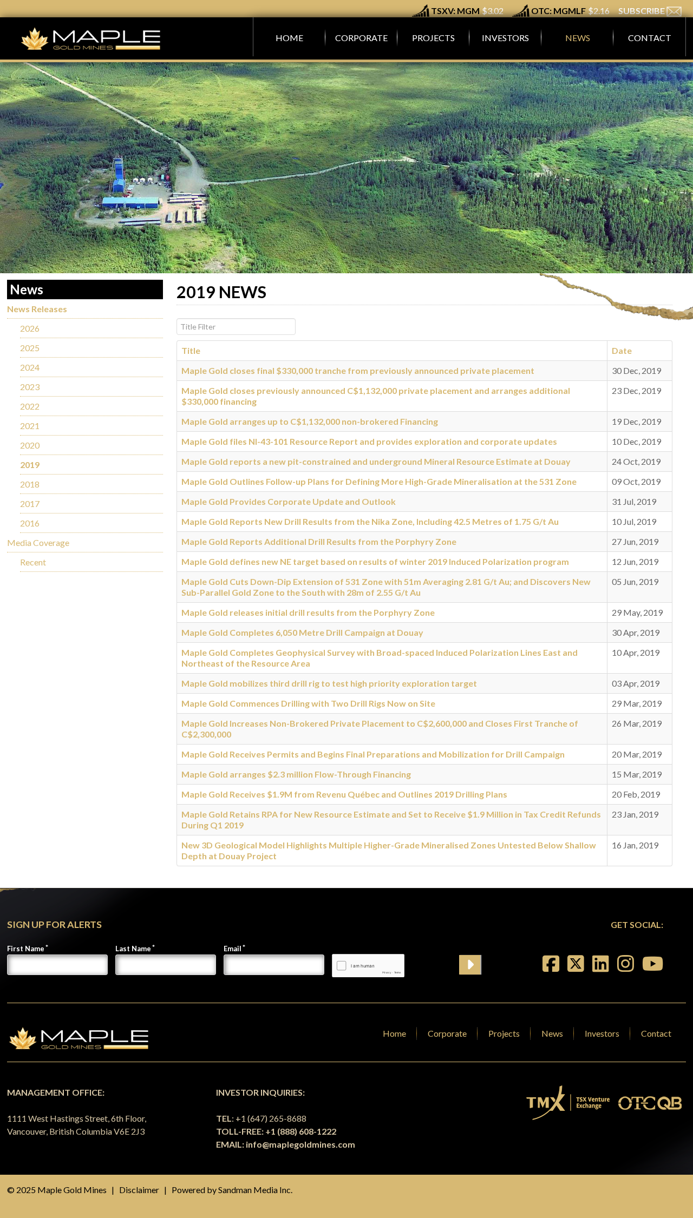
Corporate (447, 1033)
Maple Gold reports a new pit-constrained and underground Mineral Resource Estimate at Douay (376, 461)
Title (190, 350)
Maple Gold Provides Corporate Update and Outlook (288, 501)
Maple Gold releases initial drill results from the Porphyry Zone (308, 612)
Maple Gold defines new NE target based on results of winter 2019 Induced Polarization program (375, 561)
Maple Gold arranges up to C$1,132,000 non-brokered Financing (309, 421)
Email (232, 948)
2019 (30, 464)
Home (394, 1033)
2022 (30, 406)
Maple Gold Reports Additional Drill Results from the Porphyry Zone (318, 541)
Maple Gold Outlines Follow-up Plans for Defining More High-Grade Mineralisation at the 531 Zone (379, 481)
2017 (30, 503)
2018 (30, 484)
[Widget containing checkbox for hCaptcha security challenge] (368, 965)
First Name (25, 948)
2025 (30, 348)
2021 (30, 425)
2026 (30, 328)
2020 (30, 445)
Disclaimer (139, 1189)
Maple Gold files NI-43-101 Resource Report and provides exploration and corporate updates (369, 441)
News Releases (37, 309)
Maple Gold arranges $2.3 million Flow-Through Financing (296, 774)
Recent (33, 562)
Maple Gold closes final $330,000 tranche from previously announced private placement (357, 370)
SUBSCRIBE (642, 10)
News (552, 1033)
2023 (30, 386)
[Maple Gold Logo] (92, 38)
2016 (30, 523)
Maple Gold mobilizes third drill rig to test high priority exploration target (329, 683)
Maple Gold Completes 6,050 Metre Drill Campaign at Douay (302, 632)
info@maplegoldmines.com (300, 1144)
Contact (656, 1033)
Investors (602, 1033)
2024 (30, 367)
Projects (504, 1033)
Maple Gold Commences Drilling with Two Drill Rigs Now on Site (308, 703)
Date (622, 350)
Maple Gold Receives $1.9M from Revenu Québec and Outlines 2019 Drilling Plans (344, 794)
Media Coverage (38, 542)
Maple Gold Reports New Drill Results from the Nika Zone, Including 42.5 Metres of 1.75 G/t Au (370, 521)
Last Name (133, 948)
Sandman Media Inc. (255, 1189)
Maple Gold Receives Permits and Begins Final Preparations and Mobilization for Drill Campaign (373, 754)
